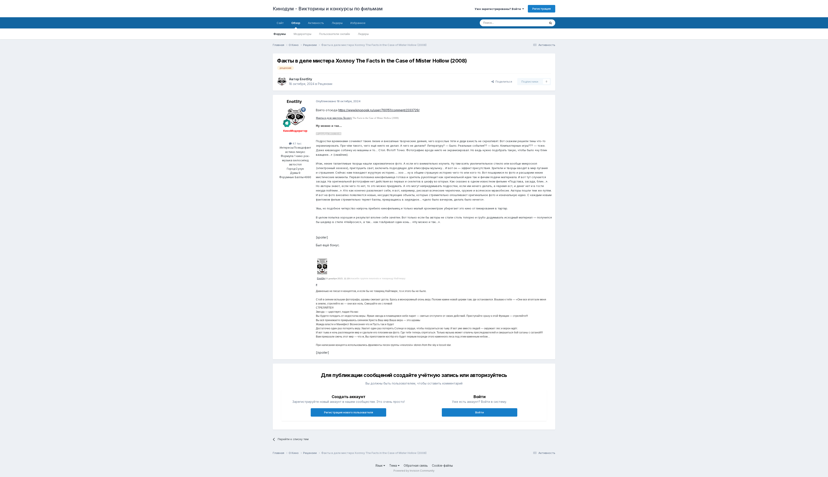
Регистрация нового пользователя (348, 412)
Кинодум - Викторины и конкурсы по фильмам (328, 8)
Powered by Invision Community (414, 470)
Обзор (295, 23)
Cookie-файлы (442, 465)
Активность (316, 23)
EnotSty (306, 79)
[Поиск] (550, 22)
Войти (479, 412)
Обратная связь (416, 465)
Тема (393, 465)
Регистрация (541, 8)
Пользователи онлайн (334, 34)
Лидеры (363, 34)
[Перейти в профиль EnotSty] (282, 81)
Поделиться (503, 81)
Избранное (357, 23)
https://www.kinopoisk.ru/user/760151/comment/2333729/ (379, 110)
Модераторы (302, 34)
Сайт (280, 23)
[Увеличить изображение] (322, 266)
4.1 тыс (297, 143)
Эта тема (534, 22)
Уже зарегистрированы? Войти (498, 9)
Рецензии (325, 84)
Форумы (279, 34)
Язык (379, 465)
